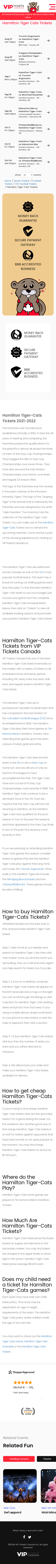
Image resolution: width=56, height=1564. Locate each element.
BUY (48, 40)
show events (28, 174)
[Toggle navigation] (52, 7)
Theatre (47, 1458)
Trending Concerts (18, 1458)
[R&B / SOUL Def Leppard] (20, 1486)
